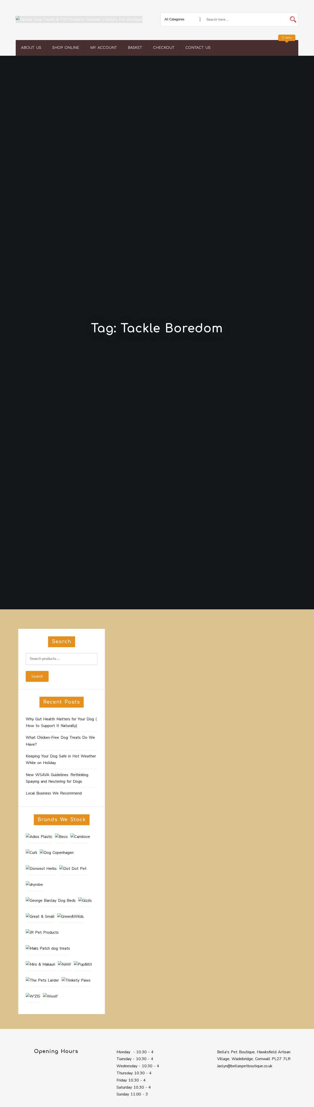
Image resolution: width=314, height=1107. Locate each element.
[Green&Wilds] (70, 916)
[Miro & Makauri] (40, 964)
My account (103, 48)
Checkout (163, 48)
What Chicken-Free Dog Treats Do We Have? (60, 741)
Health (203, 690)
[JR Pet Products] (42, 932)
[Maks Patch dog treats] (48, 948)
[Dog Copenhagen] (57, 852)
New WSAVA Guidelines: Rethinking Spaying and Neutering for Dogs (57, 778)
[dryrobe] (34, 884)
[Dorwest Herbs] (41, 868)
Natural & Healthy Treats (231, 690)
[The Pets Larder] (42, 980)
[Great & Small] (40, 916)
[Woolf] (50, 996)
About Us (31, 48)
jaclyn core (135, 683)
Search (37, 676)
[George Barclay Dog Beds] (51, 900)
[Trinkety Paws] (76, 980)
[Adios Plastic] (39, 837)
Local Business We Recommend (54, 793)
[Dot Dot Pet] (73, 868)
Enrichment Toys (183, 690)
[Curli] (31, 852)
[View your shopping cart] (286, 48)
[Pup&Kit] (83, 964)
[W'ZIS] (33, 996)
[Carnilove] (80, 837)
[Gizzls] (85, 900)
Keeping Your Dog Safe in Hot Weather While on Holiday (61, 759)
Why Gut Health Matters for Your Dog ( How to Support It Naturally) (61, 722)
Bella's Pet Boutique (151, 690)
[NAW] (64, 964)
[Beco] (61, 837)
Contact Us (197, 48)
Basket (135, 48)
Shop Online (65, 48)
